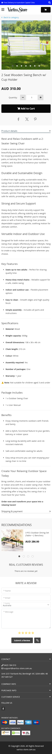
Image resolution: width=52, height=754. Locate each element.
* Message (8, 611)
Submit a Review (22, 640)
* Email (6, 598)
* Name (7, 590)
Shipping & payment (12, 511)
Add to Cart (27, 108)
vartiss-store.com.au (26, 749)
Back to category (11, 17)
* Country (6, 603)
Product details (9, 130)
